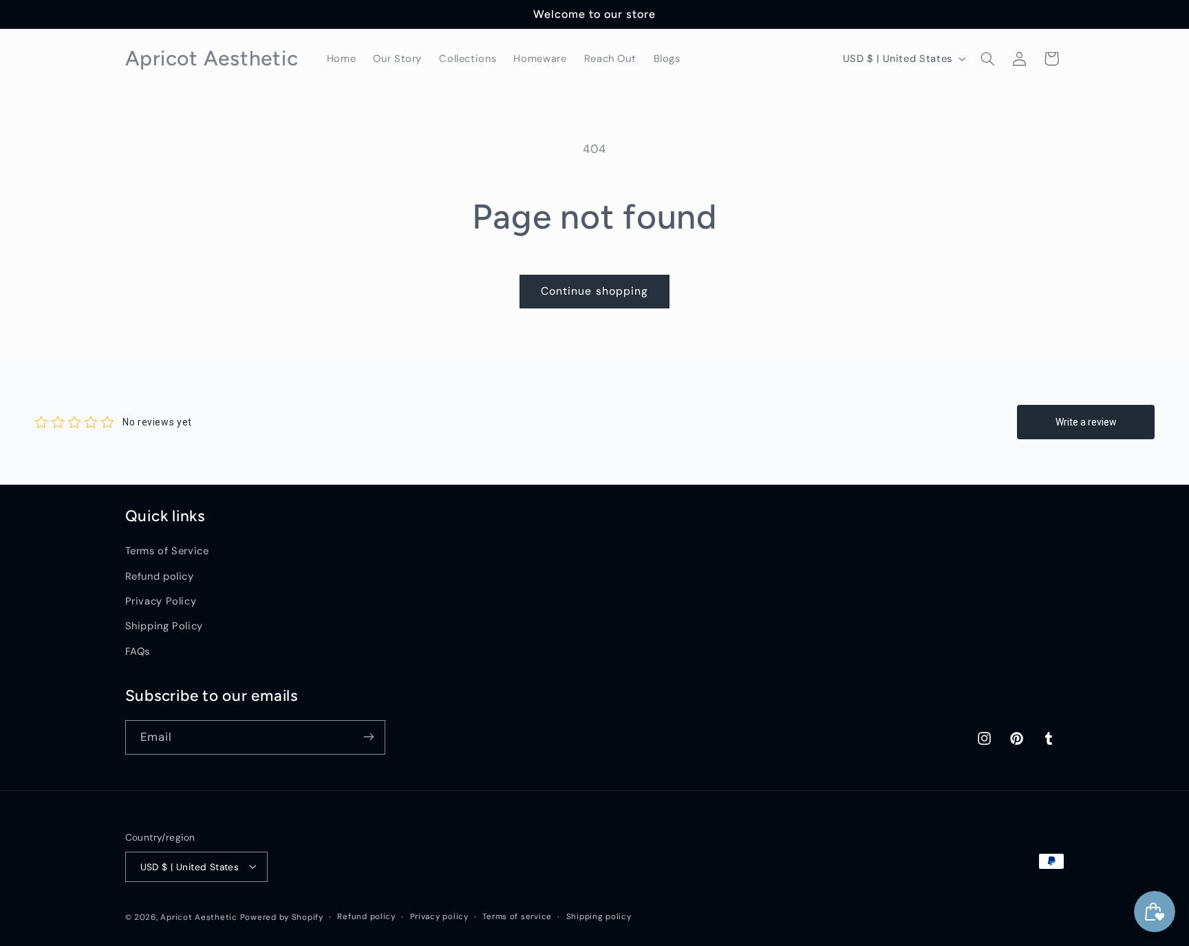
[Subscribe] (368, 737)
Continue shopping (594, 291)
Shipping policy (599, 917)
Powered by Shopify (281, 917)
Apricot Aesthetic (198, 917)
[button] (987, 58)
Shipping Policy (164, 626)
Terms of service (517, 917)
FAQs (138, 651)
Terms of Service (167, 551)
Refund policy (159, 576)
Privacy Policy (161, 601)
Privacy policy (439, 917)
